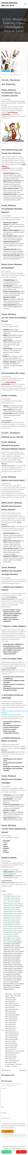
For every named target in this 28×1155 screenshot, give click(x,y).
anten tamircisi (17, 993)
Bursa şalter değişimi (10, 1054)
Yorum (3, 1088)
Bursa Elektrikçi (6, 71)
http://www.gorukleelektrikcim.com (16, 711)
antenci (7, 995)
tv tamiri (7, 1066)
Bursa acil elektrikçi (10, 997)
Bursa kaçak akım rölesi (11, 1043)
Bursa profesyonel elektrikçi (12, 1052)
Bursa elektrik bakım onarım (12, 1014)
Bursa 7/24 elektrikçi (16, 995)
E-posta (4, 1112)
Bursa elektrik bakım (10, 1013)
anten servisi (8, 993)
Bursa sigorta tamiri (10, 1058)
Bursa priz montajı (19, 1051)
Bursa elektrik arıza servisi (12, 1009)
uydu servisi (14, 1066)
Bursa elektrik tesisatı (10, 1028)
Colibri (14, 1150)
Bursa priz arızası (9, 1051)
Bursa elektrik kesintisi (11, 1020)
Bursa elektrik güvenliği (11, 1016)
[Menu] (25, 4)
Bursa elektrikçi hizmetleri (11, 1033)
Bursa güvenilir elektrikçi (11, 1039)
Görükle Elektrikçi (14, 74)
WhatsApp (7, 1152)
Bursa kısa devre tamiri (11, 1047)
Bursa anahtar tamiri (10, 999)
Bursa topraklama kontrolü (12, 1060)
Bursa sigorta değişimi (10, 1056)
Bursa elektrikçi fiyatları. (11, 1032)
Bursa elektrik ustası (10, 1030)
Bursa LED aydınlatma (10, 1049)
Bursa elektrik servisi (10, 1024)
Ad (2, 1107)
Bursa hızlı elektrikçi (10, 1041)
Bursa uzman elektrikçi (11, 1062)
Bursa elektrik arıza (10, 1007)
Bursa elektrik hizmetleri (11, 1018)
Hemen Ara (21, 1152)
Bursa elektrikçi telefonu (11, 1035)
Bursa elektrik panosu (10, 1022)
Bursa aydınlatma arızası (11, 1003)
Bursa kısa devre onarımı (11, 1045)
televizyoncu (19, 1064)
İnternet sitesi (5, 1118)
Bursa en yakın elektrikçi (11, 1037)
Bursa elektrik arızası (10, 1011)
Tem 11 (5, 74)
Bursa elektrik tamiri (10, 1026)
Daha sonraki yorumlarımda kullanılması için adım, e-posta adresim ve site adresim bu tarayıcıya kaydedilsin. (13, 1125)
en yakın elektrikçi (9, 1064)
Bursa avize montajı (10, 1001)
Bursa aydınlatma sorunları (12, 1005)
